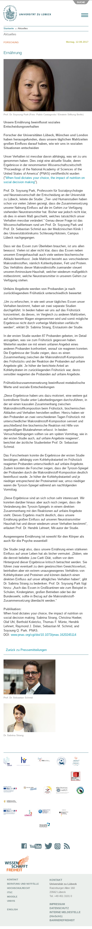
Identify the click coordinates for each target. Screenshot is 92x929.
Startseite (9, 28)
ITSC (10, 892)
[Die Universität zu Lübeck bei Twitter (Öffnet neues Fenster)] (47, 849)
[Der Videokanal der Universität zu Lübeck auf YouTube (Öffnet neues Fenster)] (34, 849)
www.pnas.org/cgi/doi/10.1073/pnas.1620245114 (43, 634)
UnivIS (11, 901)
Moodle (12, 896)
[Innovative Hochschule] (44, 825)
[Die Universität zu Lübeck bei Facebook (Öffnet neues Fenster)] (24, 849)
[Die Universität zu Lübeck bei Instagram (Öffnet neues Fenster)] (56, 849)
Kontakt (12, 879)
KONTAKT (56, 879)
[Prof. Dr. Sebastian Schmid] (29, 676)
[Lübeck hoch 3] (28, 813)
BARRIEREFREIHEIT (62, 920)
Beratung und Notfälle (23, 884)
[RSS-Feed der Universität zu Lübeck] (66, 849)
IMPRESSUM (57, 904)
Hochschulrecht (18, 888)
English (12, 909)
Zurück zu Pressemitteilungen (26, 650)
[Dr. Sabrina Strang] (29, 717)
